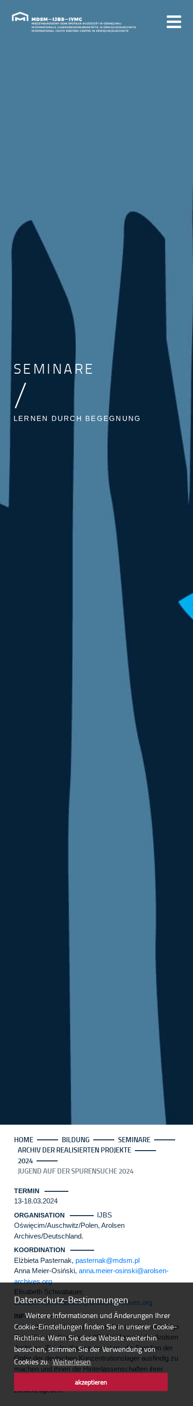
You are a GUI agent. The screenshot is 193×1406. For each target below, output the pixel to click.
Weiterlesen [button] (71, 1361)
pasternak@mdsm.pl (107, 1260)
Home (23, 1139)
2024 (25, 1160)
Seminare (134, 1139)
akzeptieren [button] (91, 1381)
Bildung (75, 1139)
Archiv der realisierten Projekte (74, 1150)
